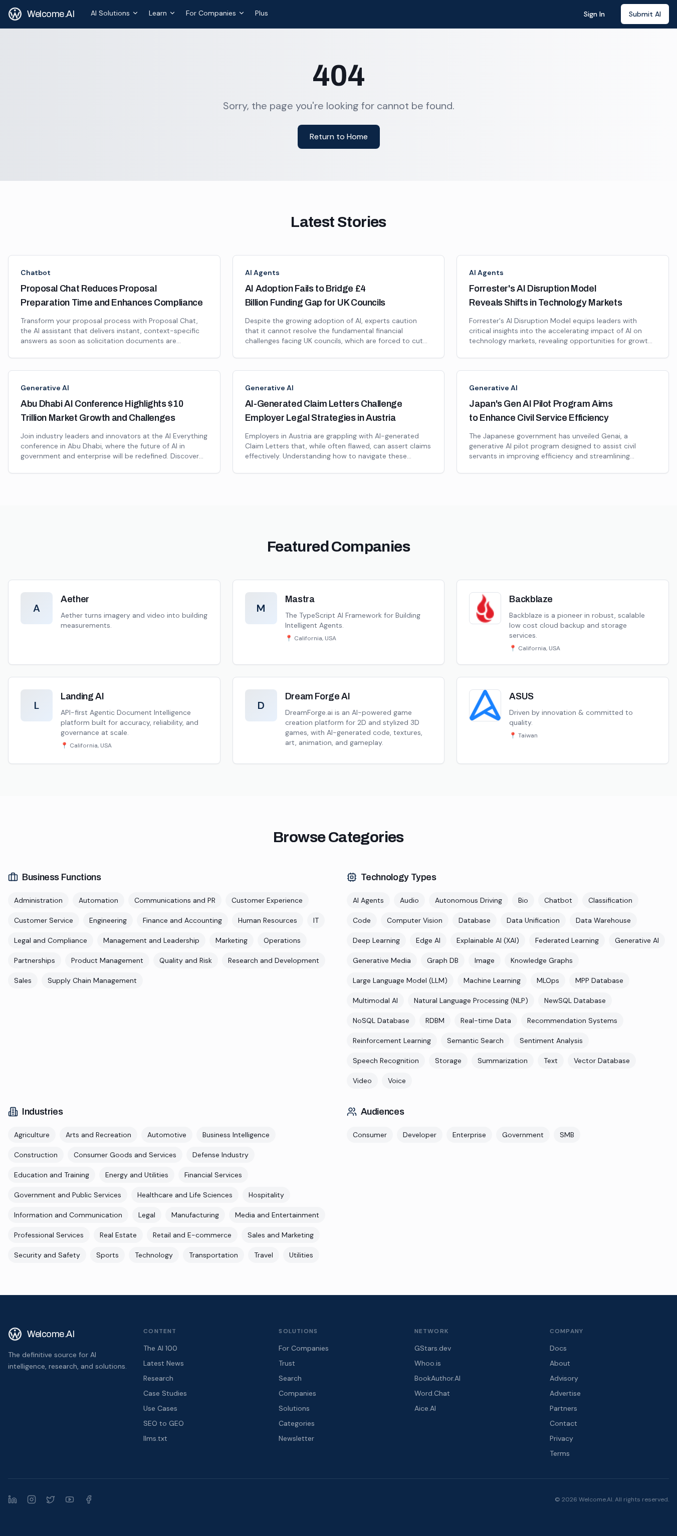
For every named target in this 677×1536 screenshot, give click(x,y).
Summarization (503, 1060)
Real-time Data (486, 1020)
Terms (560, 1453)
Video (362, 1080)
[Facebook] (88, 1499)
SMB (567, 1134)
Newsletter (296, 1438)
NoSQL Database (381, 1020)
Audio (409, 900)
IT (316, 920)
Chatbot (36, 272)
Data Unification (533, 920)
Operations (282, 940)
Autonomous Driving (468, 900)
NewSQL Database (575, 1000)
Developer (419, 1134)
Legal (146, 1214)
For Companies (211, 13)
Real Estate (118, 1234)
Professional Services (49, 1234)
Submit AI (645, 14)
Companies (297, 1393)
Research (158, 1378)
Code (362, 920)
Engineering (108, 920)
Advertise (565, 1393)
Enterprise (469, 1134)
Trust (287, 1363)
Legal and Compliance (50, 940)
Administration (38, 900)
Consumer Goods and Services (125, 1154)
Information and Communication (68, 1214)
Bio (523, 900)
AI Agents (262, 272)
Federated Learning (567, 940)
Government (523, 1134)
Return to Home (339, 136)
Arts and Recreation (98, 1134)
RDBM (434, 1020)
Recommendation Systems (572, 1020)
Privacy (561, 1438)
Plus (261, 13)
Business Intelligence (236, 1134)
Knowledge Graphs (542, 960)
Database (475, 920)
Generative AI (45, 387)
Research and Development (273, 960)
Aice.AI (425, 1408)
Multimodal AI (375, 1000)
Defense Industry (220, 1154)
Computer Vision (414, 920)
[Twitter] (50, 1499)
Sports (107, 1254)
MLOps (548, 980)
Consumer (370, 1134)
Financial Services (213, 1174)
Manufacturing (195, 1214)
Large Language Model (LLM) (400, 980)
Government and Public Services (67, 1194)
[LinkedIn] (12, 1499)
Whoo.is (427, 1363)
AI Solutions (110, 13)
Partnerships (34, 960)
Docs (558, 1348)
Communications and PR (174, 900)
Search (290, 1378)
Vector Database (602, 1060)
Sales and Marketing (281, 1234)
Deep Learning (376, 940)
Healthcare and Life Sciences (185, 1194)
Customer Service (43, 920)
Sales (23, 980)
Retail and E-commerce (192, 1234)
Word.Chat (432, 1393)
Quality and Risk (185, 960)
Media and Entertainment (277, 1214)
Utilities (301, 1254)
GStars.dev (432, 1348)
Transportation (213, 1254)
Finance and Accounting (182, 920)
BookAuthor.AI (437, 1378)
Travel (263, 1254)
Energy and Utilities (136, 1174)
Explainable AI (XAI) (488, 940)
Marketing (231, 940)
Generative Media (382, 960)
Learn (158, 13)
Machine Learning (492, 980)
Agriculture (32, 1134)
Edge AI (428, 940)
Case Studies (165, 1393)
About (560, 1363)
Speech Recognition (386, 1060)
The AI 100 (160, 1348)
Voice (397, 1080)
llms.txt (155, 1438)
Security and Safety (47, 1254)
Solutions (294, 1408)
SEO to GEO (163, 1423)
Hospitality (266, 1194)
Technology (154, 1254)
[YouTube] (69, 1499)
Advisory (564, 1378)
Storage (448, 1060)
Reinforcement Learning (392, 1040)
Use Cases (160, 1408)
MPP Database (599, 980)
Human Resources (267, 920)
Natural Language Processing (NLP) (471, 1000)
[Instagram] (31, 1499)
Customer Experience (267, 900)
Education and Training (51, 1174)
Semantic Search (475, 1040)
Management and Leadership (151, 940)
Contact (563, 1423)
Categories (297, 1423)
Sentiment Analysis (551, 1040)
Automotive (166, 1134)
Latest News (163, 1363)
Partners (563, 1408)
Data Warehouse (603, 920)
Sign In (594, 14)
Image (485, 960)
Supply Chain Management (92, 980)
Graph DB (443, 960)
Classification (610, 900)
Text (551, 1060)
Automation (98, 900)
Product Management (107, 960)
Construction (36, 1154)
